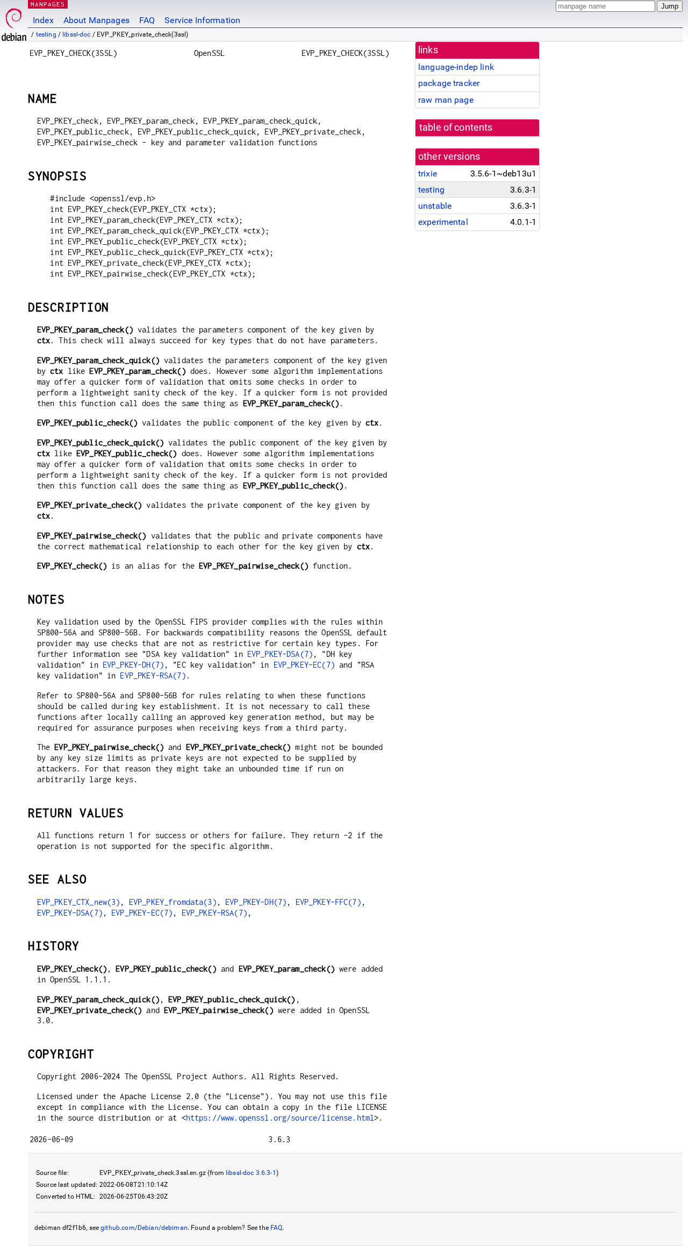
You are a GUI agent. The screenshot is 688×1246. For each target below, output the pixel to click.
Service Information (202, 20)
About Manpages (96, 20)
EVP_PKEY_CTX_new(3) (78, 902)
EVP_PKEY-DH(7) (133, 664)
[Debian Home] (14, 22)
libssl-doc (76, 34)
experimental (443, 222)
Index (43, 20)
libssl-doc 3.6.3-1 (251, 1173)
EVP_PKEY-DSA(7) (280, 654)
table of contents (456, 127)
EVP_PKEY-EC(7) (304, 664)
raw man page (446, 100)
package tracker (448, 83)
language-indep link (456, 67)
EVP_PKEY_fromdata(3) (173, 902)
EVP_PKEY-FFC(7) (328, 902)
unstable (435, 206)
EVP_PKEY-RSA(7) (152, 675)
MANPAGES (48, 4)
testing (46, 34)
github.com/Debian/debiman (144, 1227)
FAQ (147, 20)
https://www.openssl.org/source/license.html (280, 1117)
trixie (427, 173)
